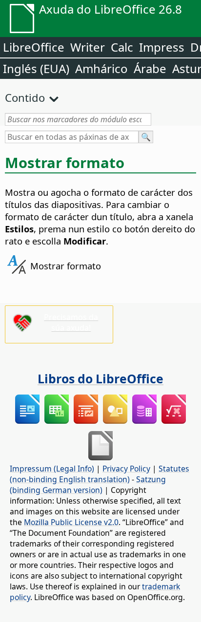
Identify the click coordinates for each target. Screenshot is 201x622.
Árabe (150, 68)
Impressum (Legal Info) (52, 468)
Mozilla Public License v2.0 (71, 522)
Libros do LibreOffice (100, 378)
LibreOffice (33, 47)
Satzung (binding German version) (88, 484)
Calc (122, 47)
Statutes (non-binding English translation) (99, 474)
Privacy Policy (126, 468)
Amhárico (101, 68)
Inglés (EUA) (36, 68)
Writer (87, 47)
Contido (25, 97)
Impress (161, 47)
